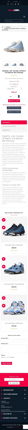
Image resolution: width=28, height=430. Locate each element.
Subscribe (15, 383)
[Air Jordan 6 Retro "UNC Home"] (14, 308)
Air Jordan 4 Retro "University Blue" (14, 284)
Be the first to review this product (14, 78)
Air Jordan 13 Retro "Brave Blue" (14, 245)
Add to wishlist (15, 108)
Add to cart (15, 100)
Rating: (3, 355)
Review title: (4, 338)
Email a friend (15, 111)
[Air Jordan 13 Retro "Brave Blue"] (14, 229)
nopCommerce (17, 427)
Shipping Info (6, 130)
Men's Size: (13, 86)
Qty (11, 96)
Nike (18, 81)
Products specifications (9, 126)
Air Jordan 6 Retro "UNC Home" (14, 323)
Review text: (4, 343)
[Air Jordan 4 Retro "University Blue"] (14, 268)
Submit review (6, 363)
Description (6, 122)
